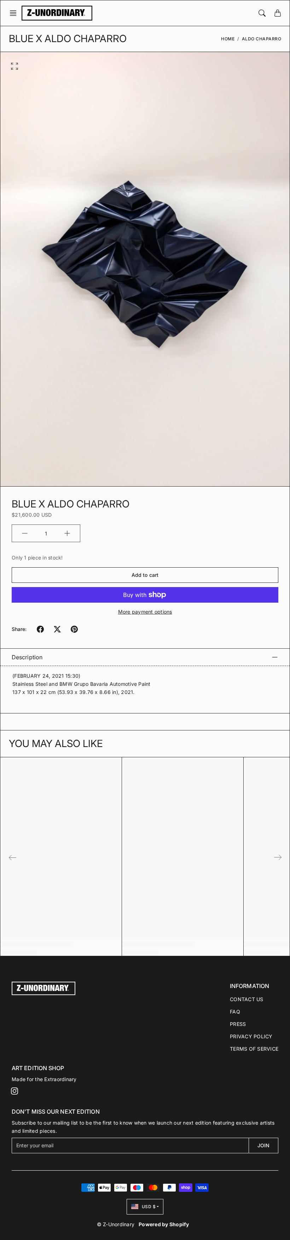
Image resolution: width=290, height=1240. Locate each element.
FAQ (235, 1012)
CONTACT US (246, 999)
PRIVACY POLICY (251, 1036)
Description (27, 657)
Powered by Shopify (164, 1224)
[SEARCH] (262, 13)
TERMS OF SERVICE (254, 1049)
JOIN (263, 1145)
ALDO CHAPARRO (262, 38)
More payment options (145, 612)
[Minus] (24, 533)
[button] (15, 13)
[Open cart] (277, 13)
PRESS (238, 1024)
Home (227, 38)
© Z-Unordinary (116, 1224)
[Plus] (67, 533)
